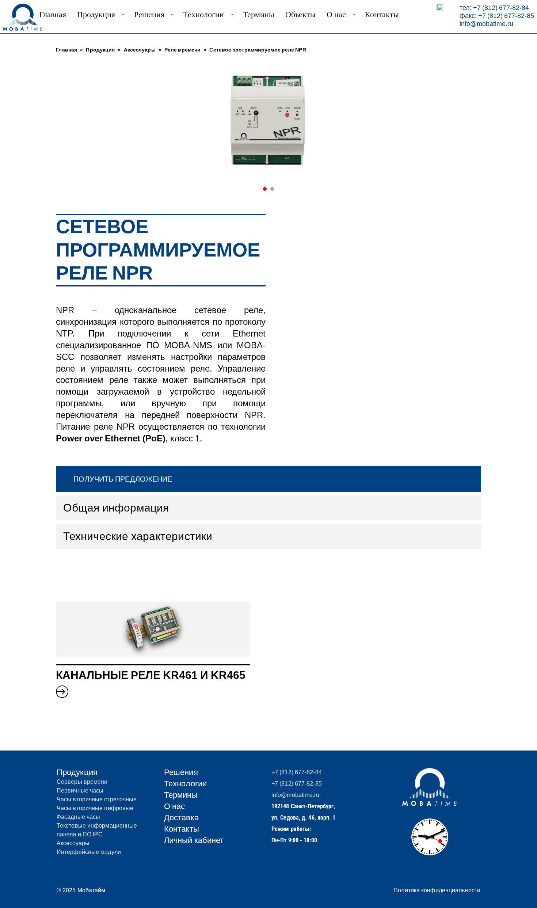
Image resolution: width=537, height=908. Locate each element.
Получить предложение (122, 479)
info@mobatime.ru (486, 23)
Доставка (181, 817)
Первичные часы (80, 790)
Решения (181, 772)
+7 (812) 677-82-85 (296, 783)
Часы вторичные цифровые (95, 808)
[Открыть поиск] (440, 7)
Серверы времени (82, 781)
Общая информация (116, 507)
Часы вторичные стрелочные (97, 799)
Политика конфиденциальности (436, 890)
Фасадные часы (78, 816)
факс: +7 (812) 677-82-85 (497, 15)
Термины (181, 794)
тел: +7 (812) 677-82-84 (494, 7)
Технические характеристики (137, 536)
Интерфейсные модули (89, 851)
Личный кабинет (194, 840)
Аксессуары (73, 843)
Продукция (77, 772)
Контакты (181, 828)
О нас (174, 806)
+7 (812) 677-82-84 (296, 772)
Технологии (185, 783)
